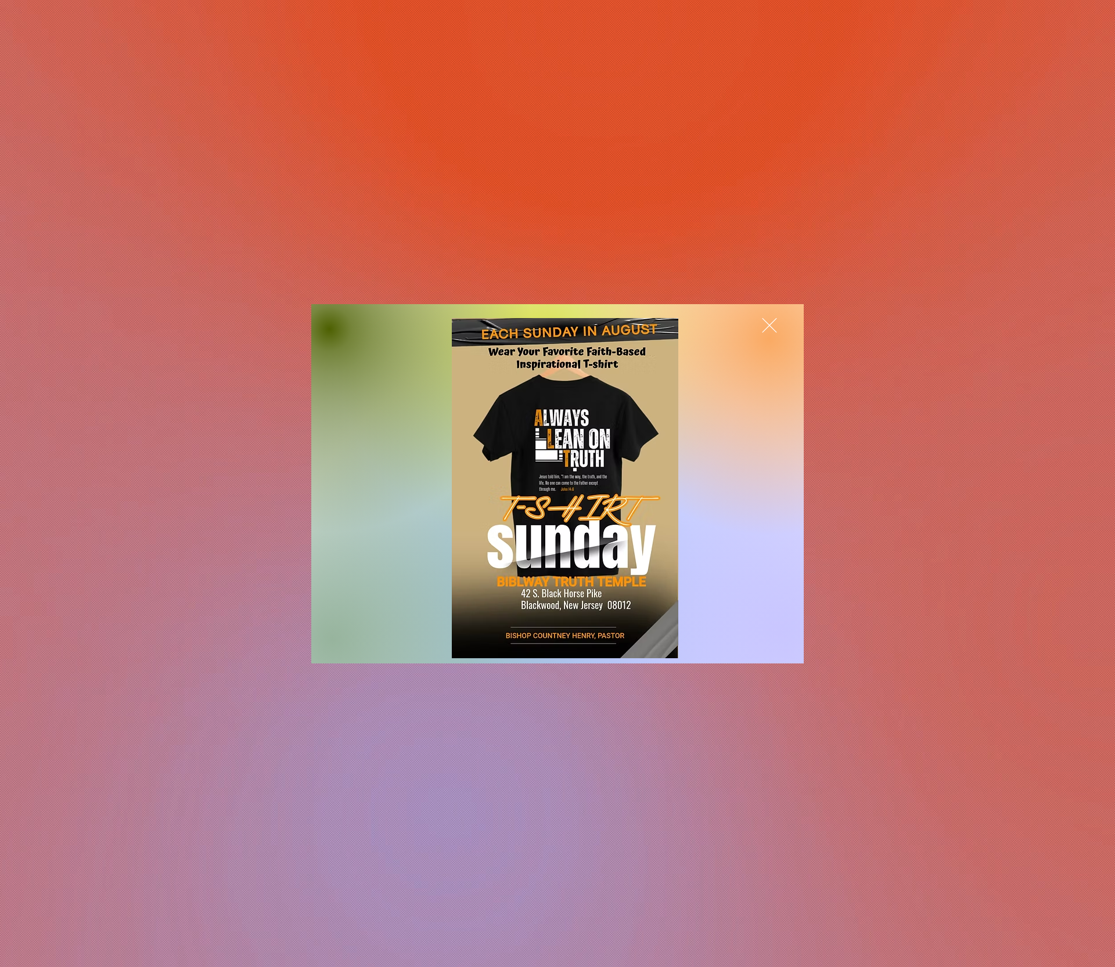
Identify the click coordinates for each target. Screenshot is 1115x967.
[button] (769, 325)
